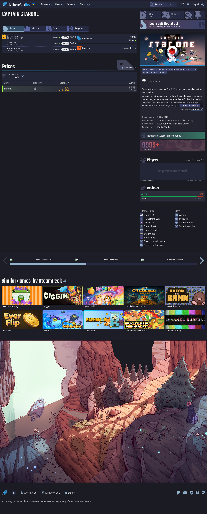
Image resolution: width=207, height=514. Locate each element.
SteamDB (149, 215)
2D (189, 69)
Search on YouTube (154, 245)
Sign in (196, 4)
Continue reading (190, 105)
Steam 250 (149, 234)
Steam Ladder (151, 230)
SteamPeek (150, 226)
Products (184, 219)
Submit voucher (187, 226)
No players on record (172, 171)
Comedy (163, 72)
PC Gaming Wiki (152, 219)
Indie (145, 69)
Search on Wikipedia (154, 241)
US (30, 493)
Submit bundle (186, 222)
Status (71, 493)
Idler (171, 69)
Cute (194, 69)
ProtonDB (149, 222)
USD (52, 493)
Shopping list (130, 67)
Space (145, 72)
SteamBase (150, 237)
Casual (152, 69)
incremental (161, 69)
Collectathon (180, 69)
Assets (182, 215)
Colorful (153, 72)
